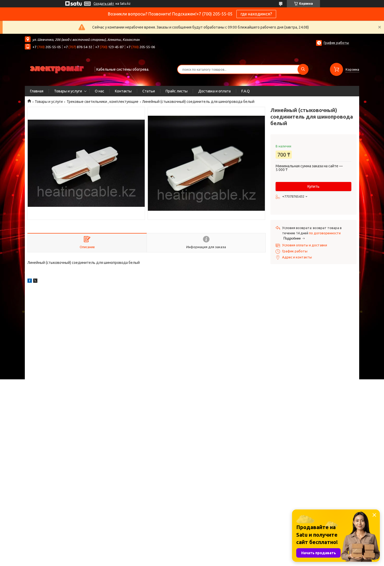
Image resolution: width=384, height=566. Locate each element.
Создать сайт (104, 3)
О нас (99, 91)
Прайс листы (177, 91)
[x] (35, 281)
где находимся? (256, 14)
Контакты (123, 91)
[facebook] (29, 281)
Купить (313, 186)
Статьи (148, 91)
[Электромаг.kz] (57, 69)
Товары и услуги (68, 91)
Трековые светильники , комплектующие (102, 101)
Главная (36, 91)
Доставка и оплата (214, 91)
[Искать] (303, 69)
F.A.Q (245, 91)
